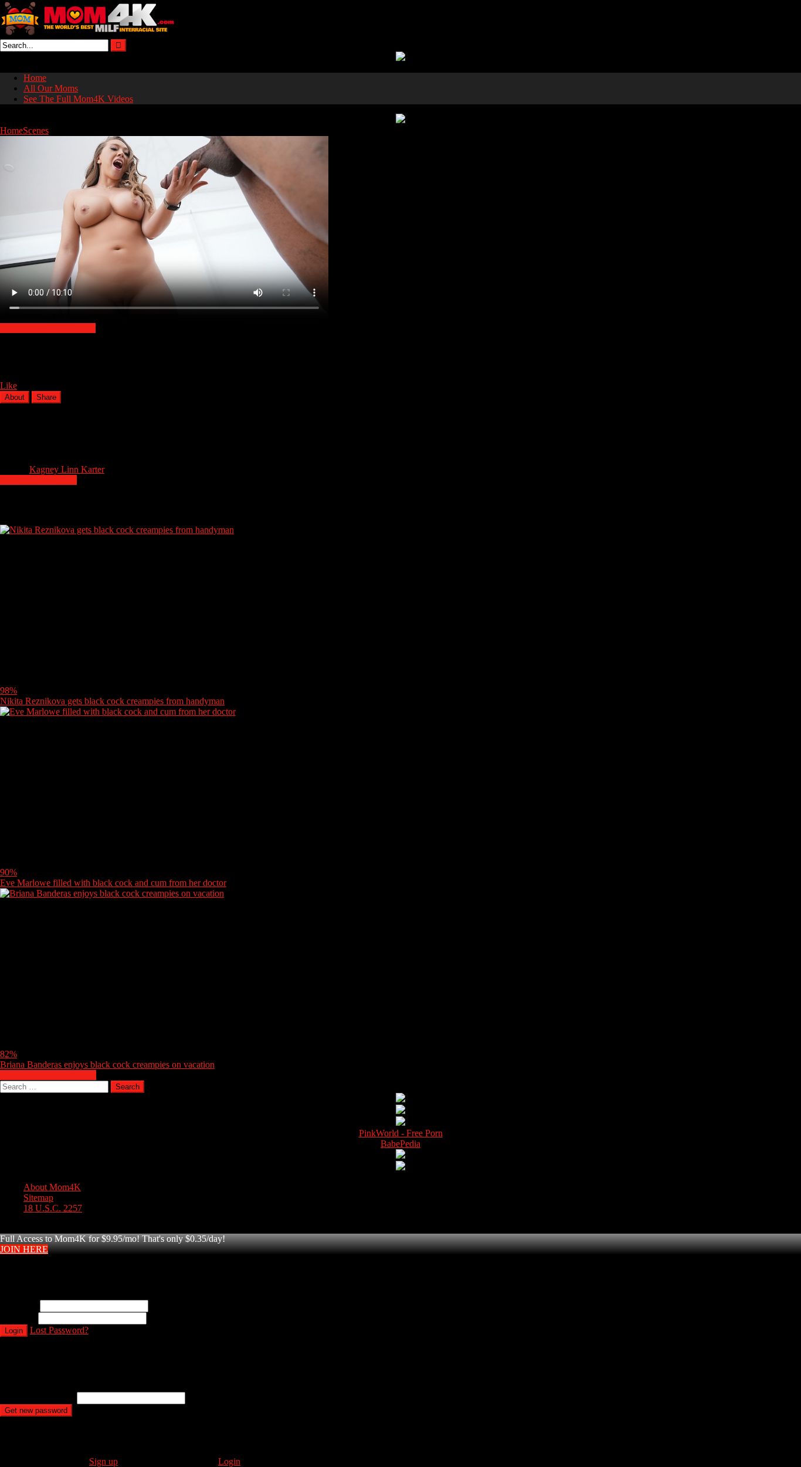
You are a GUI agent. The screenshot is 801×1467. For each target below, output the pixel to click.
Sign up (103, 1461)
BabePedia (400, 1144)
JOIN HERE (24, 1249)
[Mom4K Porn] (88, 34)
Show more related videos (48, 1075)
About (15, 397)
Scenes (36, 130)
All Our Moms (50, 88)
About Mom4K (52, 1187)
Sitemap (38, 1198)
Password (18, 1318)
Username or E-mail (37, 1398)
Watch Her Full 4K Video (48, 328)
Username (19, 1305)
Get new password (36, 1410)
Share (46, 397)
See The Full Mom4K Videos (78, 99)
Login (14, 1330)
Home (34, 78)
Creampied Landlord (38, 480)
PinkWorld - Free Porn (401, 1133)
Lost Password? (59, 1330)
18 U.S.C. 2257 (52, 1208)
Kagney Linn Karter (66, 469)
